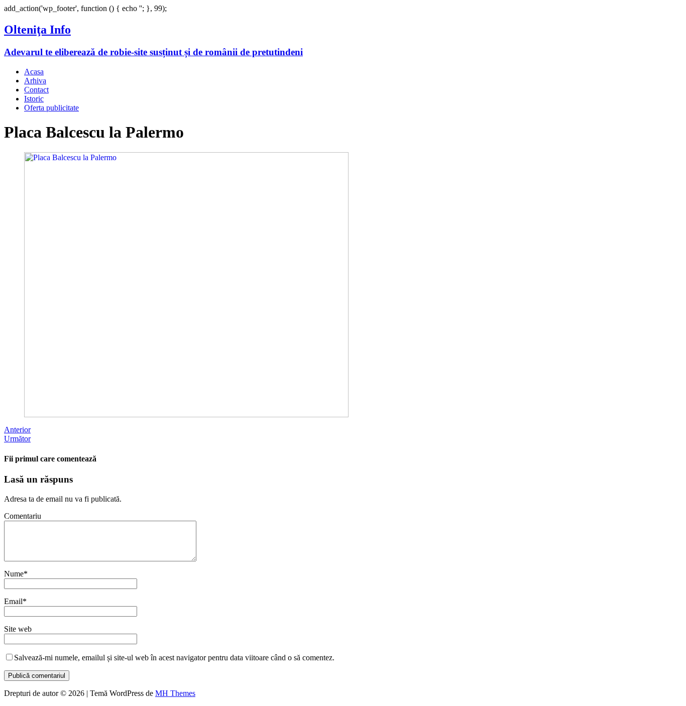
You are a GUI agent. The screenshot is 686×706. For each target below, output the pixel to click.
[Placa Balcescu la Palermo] (186, 414)
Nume (14, 573)
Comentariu (22, 516)
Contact (36, 89)
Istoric (34, 98)
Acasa (34, 71)
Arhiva (35, 80)
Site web (18, 629)
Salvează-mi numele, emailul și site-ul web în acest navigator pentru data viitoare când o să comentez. (174, 657)
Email (13, 601)
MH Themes (175, 693)
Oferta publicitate (51, 107)
